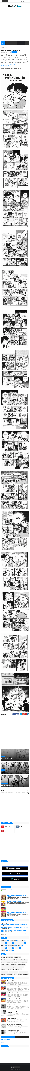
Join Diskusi (16, 873)
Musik (19, 945)
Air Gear (3, 957)
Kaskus (2, 1042)
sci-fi (10, 950)
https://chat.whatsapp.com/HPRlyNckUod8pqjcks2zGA (15, 928)
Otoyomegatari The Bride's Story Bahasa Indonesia (16, 896)
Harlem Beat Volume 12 (6, 759)
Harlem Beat (13, 964)
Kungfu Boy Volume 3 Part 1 (13, 999)
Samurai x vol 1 (18, 969)
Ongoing (3, 969)
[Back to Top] (19, 1067)
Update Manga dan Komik (16, 868)
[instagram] (23, 1)
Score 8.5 (11, 971)
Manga (22, 967)
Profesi (2, 948)
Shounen (3, 950)
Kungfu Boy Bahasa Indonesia (14, 907)
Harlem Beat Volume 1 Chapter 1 (14, 1024)
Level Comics (11, 945)
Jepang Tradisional (19, 943)
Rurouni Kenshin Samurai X (13, 987)
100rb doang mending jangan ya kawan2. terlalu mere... (13, 931)
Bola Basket (3, 940)
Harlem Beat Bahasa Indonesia (14, 901)
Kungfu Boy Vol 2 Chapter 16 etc (14, 1005)
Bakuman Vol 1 (9, 957)
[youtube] (21, 1)
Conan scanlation (5, 65)
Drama (2, 943)
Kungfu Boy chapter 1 (12, 1018)
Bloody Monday (5, 783)
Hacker (9, 943)
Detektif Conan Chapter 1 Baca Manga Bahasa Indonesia (18, 1011)
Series (9, 948)
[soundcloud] (27, 1)
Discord (16, 879)
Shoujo (16, 948)
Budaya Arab (13, 940)
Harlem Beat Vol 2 (21, 964)
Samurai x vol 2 (4, 971)
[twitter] (25, 1)
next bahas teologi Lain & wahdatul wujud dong (13, 933)
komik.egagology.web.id (12, 64)
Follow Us (7, 1036)
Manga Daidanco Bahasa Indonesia (15, 889)
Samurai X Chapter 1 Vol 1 (13, 1030)
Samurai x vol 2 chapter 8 (7, 772)
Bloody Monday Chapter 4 (7, 785)
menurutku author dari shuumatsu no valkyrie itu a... (14, 925)
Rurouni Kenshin (10, 969)
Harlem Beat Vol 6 (5, 967)
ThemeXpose (17, 1069)
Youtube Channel (5, 1039)
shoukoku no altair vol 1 (23, 974)
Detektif (21, 940)
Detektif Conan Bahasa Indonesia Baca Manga (17, 962)
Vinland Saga (9, 974)
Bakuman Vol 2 (17, 957)
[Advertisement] (15, 25)
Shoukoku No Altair (23, 971)
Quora (2, 1041)
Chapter (14, 52)
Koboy (2, 945)
